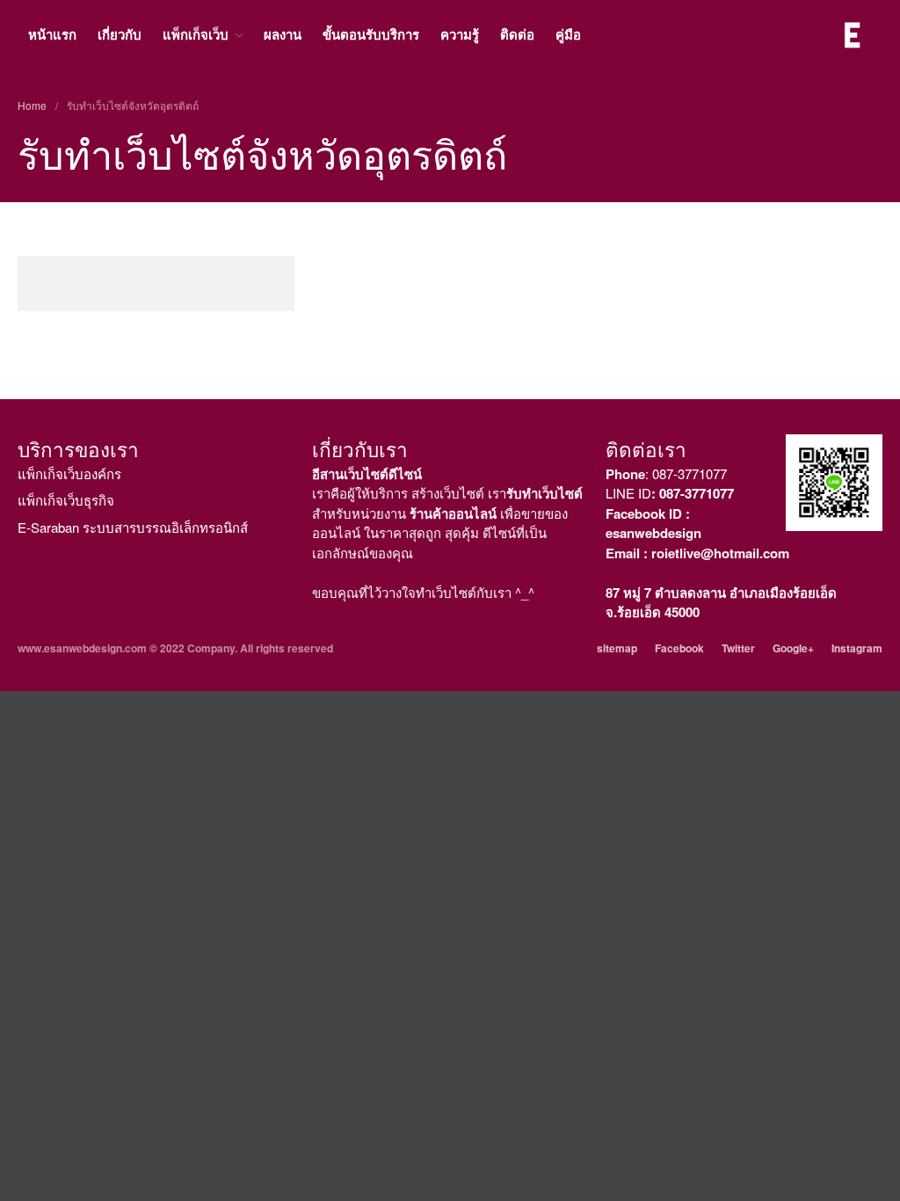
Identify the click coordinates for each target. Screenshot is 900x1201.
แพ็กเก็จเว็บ (196, 34)
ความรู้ (459, 34)
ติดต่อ (517, 34)
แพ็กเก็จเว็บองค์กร (69, 473)
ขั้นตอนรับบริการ (371, 34)
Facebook (679, 648)
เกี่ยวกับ (120, 34)
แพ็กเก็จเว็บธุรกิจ (66, 500)
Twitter (738, 648)
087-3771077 (689, 473)
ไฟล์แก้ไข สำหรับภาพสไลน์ (781, 722)
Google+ (793, 648)
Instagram (856, 648)
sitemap (617, 648)
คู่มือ (568, 34)
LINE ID (670, 493)
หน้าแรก (52, 34)
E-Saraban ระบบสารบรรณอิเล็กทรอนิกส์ (133, 527)
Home (32, 105)
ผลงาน (282, 34)
